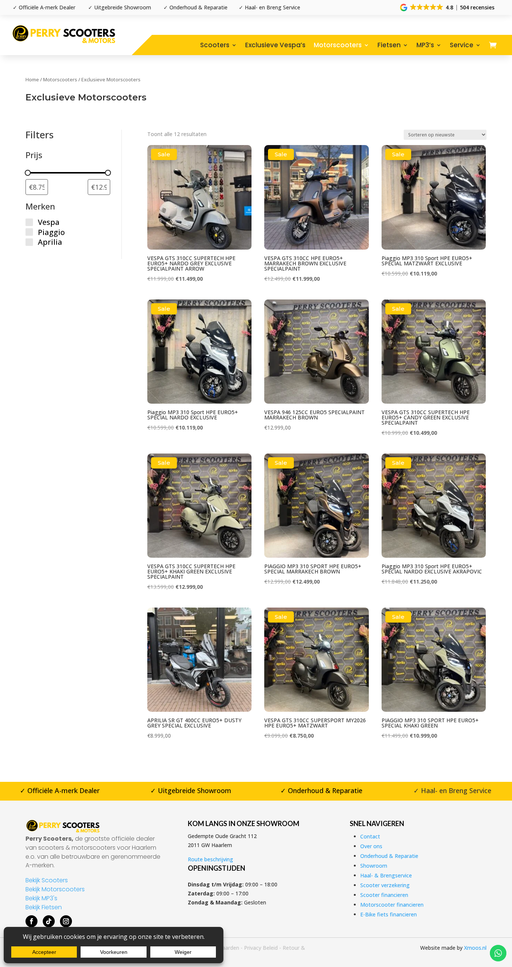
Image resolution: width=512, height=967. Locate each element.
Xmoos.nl (475, 947)
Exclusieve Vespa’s (275, 44)
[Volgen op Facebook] (31, 921)
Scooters (214, 44)
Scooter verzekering (385, 885)
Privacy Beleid (261, 947)
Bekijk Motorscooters (55, 889)
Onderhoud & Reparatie (389, 855)
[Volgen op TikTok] (49, 921)
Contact (370, 836)
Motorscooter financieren (392, 904)
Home (32, 79)
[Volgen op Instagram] (66, 921)
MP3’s (425, 44)
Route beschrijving (210, 859)
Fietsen (389, 44)
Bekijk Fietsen (43, 907)
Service (461, 44)
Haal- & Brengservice (386, 875)
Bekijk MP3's (41, 898)
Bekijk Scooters (46, 880)
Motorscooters (338, 44)
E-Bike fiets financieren (388, 914)
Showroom (373, 865)
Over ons (371, 846)
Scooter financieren (384, 894)
